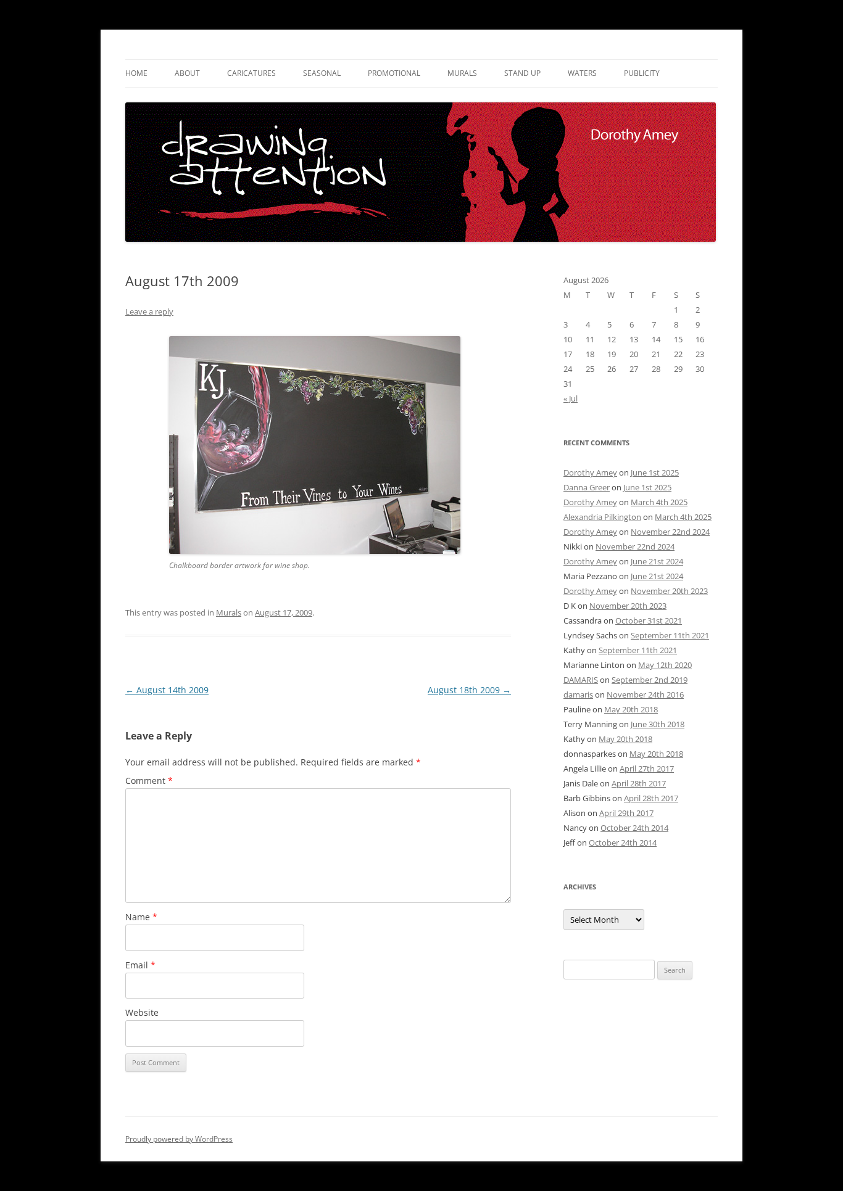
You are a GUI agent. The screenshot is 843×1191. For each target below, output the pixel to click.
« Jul (570, 398)
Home (136, 73)
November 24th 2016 (645, 694)
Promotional (394, 73)
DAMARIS (580, 679)
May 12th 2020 (665, 664)
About (187, 73)
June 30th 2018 (657, 724)
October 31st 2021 (648, 620)
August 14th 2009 (167, 690)
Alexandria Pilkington (602, 516)
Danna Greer (586, 487)
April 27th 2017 (647, 768)
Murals (462, 73)
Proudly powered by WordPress (179, 1139)
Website (142, 1012)
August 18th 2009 (469, 690)
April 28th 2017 (639, 783)
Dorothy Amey (590, 472)
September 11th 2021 (670, 635)
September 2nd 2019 (649, 679)
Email (140, 965)
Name (141, 917)
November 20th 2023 (669, 590)
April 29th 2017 (626, 812)
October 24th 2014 (634, 827)
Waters (582, 73)
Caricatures (251, 73)
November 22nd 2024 (670, 531)
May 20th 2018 (631, 709)
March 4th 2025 (659, 502)
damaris (578, 694)
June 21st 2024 (657, 561)
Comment (149, 780)
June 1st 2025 (655, 472)
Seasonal (322, 73)
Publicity (642, 73)
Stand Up (522, 73)
